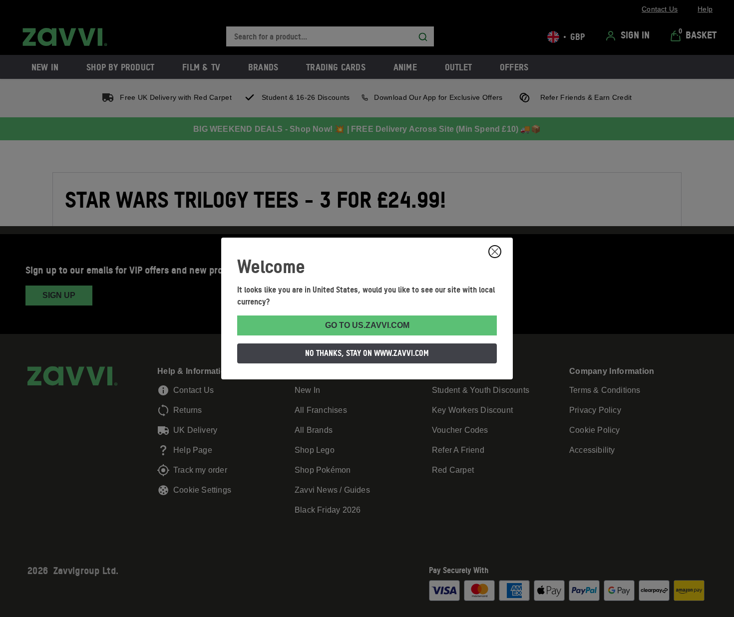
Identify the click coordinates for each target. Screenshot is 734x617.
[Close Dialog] (495, 252)
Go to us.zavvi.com (367, 325)
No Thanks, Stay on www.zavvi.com (367, 353)
